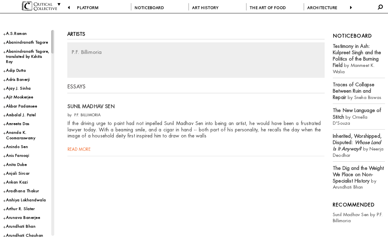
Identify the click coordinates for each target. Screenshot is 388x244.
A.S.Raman (16, 33)
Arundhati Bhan (20, 226)
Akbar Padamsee (21, 106)
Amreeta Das (17, 123)
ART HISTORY (205, 7)
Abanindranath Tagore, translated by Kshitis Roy (27, 56)
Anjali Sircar (18, 173)
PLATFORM (88, 7)
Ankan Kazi (17, 182)
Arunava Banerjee (23, 217)
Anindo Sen (17, 146)
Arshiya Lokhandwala (26, 200)
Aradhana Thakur (22, 190)
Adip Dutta (16, 70)
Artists (76, 34)
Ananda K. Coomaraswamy (20, 135)
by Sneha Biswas (357, 91)
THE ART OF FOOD (268, 7)
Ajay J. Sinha (18, 88)
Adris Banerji (18, 79)
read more (79, 149)
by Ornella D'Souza (357, 116)
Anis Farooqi (17, 155)
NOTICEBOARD (149, 7)
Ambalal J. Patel (21, 114)
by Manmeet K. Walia (357, 58)
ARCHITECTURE (322, 7)
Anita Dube (16, 164)
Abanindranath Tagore (27, 42)
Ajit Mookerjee (19, 97)
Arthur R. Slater (20, 208)
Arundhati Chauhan (24, 235)
